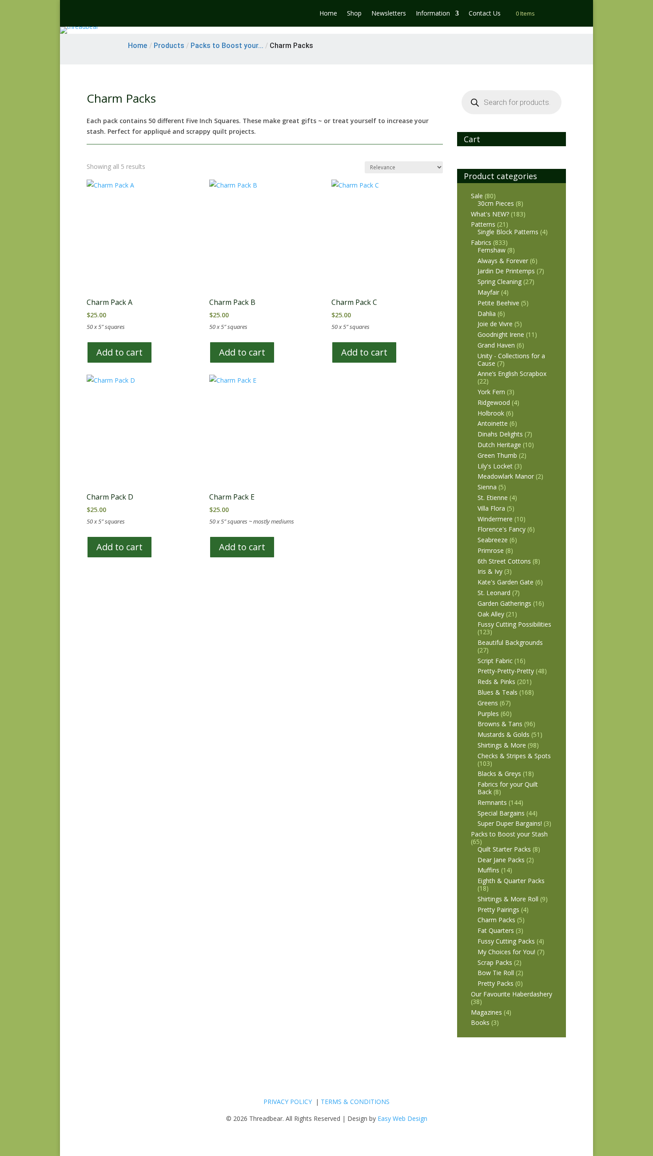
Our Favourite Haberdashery (511, 994)
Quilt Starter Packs (504, 849)
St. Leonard (494, 592)
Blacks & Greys (499, 773)
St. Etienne (493, 497)
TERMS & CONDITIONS (355, 1101)
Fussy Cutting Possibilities (514, 624)
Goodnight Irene (501, 334)
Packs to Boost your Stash (509, 834)
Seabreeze (493, 540)
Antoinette (493, 423)
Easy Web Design (402, 1118)
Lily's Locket (495, 466)
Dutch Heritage (499, 444)
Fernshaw (492, 250)
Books (480, 1022)
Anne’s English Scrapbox (512, 373)
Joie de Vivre (495, 324)
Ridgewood (494, 402)
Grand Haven (496, 345)
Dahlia (487, 313)
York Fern (491, 392)
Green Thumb (497, 455)
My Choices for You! (506, 952)
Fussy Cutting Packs (506, 941)
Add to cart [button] (119, 352)
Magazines (486, 1012)
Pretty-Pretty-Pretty (506, 671)
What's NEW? (490, 214)
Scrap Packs (495, 962)
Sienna (487, 487)
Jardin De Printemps (506, 271)
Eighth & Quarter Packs (511, 880)
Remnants (492, 802)
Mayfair (488, 292)
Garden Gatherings (504, 603)
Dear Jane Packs (501, 860)
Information (433, 13)
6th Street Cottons (504, 561)
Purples (488, 713)
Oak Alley (491, 614)
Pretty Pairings (498, 909)
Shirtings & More (502, 745)
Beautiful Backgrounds (510, 642)
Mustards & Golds (504, 734)
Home (328, 13)
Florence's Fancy (502, 529)
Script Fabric (495, 660)
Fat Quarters (496, 930)
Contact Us (485, 13)
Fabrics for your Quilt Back (508, 788)
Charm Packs (496, 920)
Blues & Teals (498, 692)
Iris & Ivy (490, 571)
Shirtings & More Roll (508, 899)
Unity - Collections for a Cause (511, 360)
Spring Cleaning (500, 281)
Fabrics (481, 242)
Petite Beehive (498, 303)
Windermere (495, 519)
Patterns (483, 224)
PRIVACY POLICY (287, 1101)
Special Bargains (501, 813)
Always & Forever (503, 260)
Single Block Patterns (508, 232)
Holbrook (491, 413)
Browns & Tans (500, 724)
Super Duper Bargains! (510, 823)
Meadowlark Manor (506, 476)
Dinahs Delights (500, 434)
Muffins (488, 870)
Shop (354, 13)
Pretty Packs (496, 983)
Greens (488, 703)
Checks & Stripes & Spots (514, 756)
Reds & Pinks (496, 681)
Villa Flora (491, 508)
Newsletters (388, 13)
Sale (477, 196)
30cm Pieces (496, 203)
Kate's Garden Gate (506, 582)
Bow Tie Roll (496, 972)
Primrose (491, 550)
